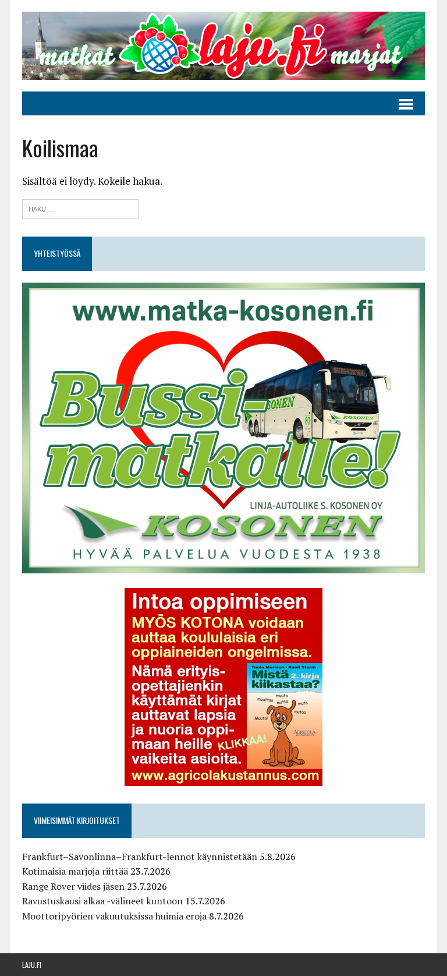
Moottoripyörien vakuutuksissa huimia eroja (114, 916)
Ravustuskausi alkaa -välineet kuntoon (102, 900)
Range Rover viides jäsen (73, 886)
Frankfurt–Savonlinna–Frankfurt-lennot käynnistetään (139, 856)
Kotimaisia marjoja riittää (75, 871)
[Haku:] (80, 207)
